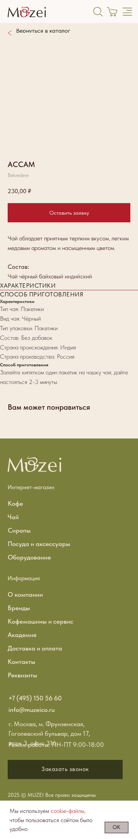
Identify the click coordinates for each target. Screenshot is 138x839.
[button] (65, 769)
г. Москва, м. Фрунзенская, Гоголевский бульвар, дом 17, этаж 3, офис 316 (49, 733)
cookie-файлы (67, 810)
